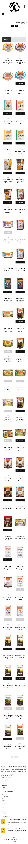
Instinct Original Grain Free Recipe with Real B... (8, 657)
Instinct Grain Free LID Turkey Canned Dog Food (20, 270)
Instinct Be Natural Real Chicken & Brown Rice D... (8, 151)
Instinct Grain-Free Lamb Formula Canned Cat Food (20, 389)
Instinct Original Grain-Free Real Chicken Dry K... (8, 746)
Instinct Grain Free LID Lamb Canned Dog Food (20, 211)
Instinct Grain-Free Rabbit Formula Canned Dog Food (20, 419)
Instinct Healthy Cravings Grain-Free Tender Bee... (7, 538)
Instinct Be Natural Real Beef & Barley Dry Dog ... (20, 121)
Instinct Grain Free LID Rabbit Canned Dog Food (20, 241)
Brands (6, 39)
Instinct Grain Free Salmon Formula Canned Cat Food (8, 330)
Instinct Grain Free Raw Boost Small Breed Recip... (20, 300)
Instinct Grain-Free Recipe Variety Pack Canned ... (8, 449)
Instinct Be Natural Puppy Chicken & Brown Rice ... (8, 121)
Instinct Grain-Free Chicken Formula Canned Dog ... (20, 360)
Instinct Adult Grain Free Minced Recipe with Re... (7, 62)
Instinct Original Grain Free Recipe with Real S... (20, 687)
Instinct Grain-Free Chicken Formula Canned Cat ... (8, 360)
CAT (8, 58)
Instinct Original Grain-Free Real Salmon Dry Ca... (20, 746)
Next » (16, 756)
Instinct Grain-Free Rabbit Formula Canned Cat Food (8, 419)
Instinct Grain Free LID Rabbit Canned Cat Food (8, 241)
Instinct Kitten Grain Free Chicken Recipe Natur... (20, 538)
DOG (8, 118)
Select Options (20, 83)
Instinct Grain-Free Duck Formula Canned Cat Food (8, 389)
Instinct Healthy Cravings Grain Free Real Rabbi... (7, 479)
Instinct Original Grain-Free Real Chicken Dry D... (20, 717)
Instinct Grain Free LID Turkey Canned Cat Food (8, 270)
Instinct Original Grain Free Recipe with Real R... (20, 657)
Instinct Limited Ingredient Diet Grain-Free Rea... (20, 598)
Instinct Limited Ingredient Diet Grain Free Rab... (8, 598)
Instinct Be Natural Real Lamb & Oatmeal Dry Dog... (20, 151)
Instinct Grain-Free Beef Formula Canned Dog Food (20, 330)
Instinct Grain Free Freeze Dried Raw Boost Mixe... (20, 181)
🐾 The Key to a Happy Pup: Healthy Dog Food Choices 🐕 (17, 820)
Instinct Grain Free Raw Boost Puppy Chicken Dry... (8, 300)
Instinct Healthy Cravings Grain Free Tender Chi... (20, 479)
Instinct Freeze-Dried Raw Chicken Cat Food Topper (8, 181)
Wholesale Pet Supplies (13, 839)
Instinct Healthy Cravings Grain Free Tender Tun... (20, 508)
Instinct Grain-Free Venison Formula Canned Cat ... (20, 449)
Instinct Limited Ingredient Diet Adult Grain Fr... (7, 568)
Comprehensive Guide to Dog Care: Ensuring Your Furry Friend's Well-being (17, 829)
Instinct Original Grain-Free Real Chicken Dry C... (8, 717)
